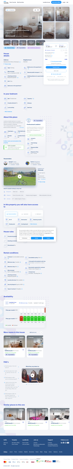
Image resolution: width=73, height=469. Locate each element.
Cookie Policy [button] (47, 233)
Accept (48, 238)
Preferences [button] (41, 234)
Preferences (24, 238)
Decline (36, 238)
